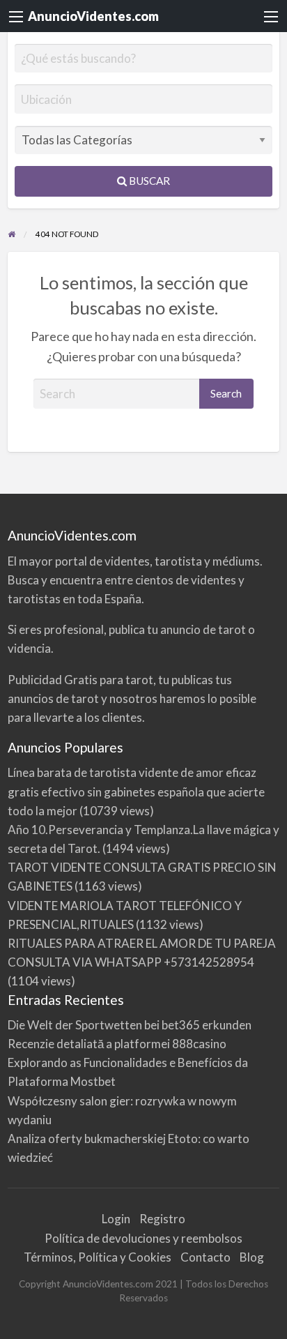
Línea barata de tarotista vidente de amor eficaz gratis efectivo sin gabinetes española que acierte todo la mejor (136, 791)
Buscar (148, 180)
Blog (252, 1257)
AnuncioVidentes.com (93, 16)
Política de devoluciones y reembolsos (143, 1238)
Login (116, 1218)
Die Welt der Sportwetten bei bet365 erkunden (129, 1025)
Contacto (205, 1257)
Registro (162, 1218)
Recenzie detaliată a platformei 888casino (117, 1043)
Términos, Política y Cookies (97, 1257)
